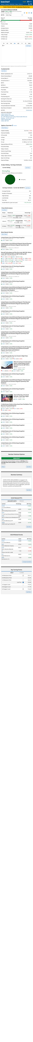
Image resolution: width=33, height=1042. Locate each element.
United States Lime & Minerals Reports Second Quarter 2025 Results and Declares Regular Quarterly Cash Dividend (16, 318)
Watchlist (12, 4)
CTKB (14, 263)
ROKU (13, 256)
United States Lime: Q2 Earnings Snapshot (12, 237)
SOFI (15, 408)
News (16, 4)
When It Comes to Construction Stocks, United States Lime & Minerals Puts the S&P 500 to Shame (22, 364)
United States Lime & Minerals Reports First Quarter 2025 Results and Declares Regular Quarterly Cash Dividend (15, 333)
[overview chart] (16, 56)
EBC (23, 260)
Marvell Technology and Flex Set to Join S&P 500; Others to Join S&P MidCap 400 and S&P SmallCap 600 (16, 253)
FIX (2, 370)
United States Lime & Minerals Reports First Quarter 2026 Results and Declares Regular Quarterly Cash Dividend (15, 273)
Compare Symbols (27, 561)
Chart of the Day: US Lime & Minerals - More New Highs (21, 395)
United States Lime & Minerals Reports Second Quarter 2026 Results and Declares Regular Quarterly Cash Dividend (16, 245)
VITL (3, 258)
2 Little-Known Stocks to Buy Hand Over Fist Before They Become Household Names (16, 404)
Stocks (2, 4)
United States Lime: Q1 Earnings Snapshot (12, 266)
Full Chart (28, 45)
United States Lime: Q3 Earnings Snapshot (12, 296)
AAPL (16, 369)
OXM (3, 260)
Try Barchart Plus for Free (23, 7)
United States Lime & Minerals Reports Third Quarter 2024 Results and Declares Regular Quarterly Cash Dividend (15, 381)
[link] (31, 13)
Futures (7, 4)
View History (5, 127)
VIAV (3, 256)
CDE (23, 258)
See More (4, 71)
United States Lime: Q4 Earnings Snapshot (12, 281)
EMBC (3, 263)
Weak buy (16, 458)
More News (4, 234)
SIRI (14, 358)
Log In (24, 1)
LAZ (13, 258)
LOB (3, 410)
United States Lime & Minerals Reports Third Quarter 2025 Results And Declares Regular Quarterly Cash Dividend (15, 303)
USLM (3, 240)
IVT (13, 260)
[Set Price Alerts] (26, 13)
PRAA (3, 261)
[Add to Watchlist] (29, 12)
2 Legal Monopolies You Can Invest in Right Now (14, 356)
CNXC (14, 261)
